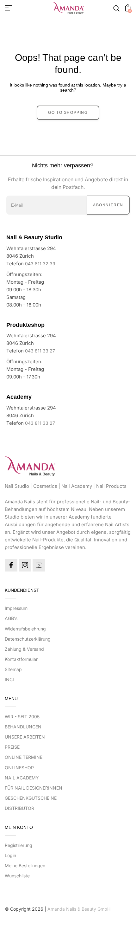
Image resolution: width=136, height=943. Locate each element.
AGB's (11, 618)
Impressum (16, 608)
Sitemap (13, 669)
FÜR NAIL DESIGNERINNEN (33, 788)
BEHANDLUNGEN (23, 726)
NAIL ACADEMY (22, 777)
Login (10, 855)
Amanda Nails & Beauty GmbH (78, 909)
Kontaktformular (21, 659)
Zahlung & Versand (24, 649)
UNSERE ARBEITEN (25, 737)
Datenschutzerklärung (28, 639)
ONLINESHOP (19, 767)
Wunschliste (17, 875)
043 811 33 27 (40, 350)
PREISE (12, 747)
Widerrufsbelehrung (25, 628)
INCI (9, 679)
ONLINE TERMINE (23, 757)
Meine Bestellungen (25, 865)
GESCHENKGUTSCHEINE (31, 798)
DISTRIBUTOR (19, 808)
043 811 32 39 (40, 263)
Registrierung (18, 845)
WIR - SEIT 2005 (22, 716)
